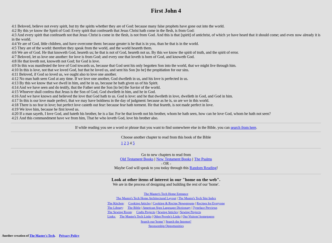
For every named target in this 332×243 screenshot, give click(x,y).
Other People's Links (167, 216)
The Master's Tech (42, 235)
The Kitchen (115, 203)
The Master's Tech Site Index (197, 198)
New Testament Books (173, 159)
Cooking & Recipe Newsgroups (173, 203)
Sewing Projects (190, 212)
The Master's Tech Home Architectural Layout (146, 198)
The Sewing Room (119, 212)
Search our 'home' (152, 221)
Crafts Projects (145, 212)
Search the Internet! (178, 221)
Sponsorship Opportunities (166, 226)
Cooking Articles (139, 203)
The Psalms (203, 159)
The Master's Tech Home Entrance (166, 194)
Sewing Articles (167, 212)
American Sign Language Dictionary (167, 207)
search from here (243, 127)
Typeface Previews (205, 207)
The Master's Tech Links (135, 216)
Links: (111, 216)
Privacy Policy (69, 235)
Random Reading (203, 168)
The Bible (134, 207)
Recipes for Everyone (211, 203)
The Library (115, 207)
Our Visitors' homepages (198, 216)
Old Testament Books (136, 159)
